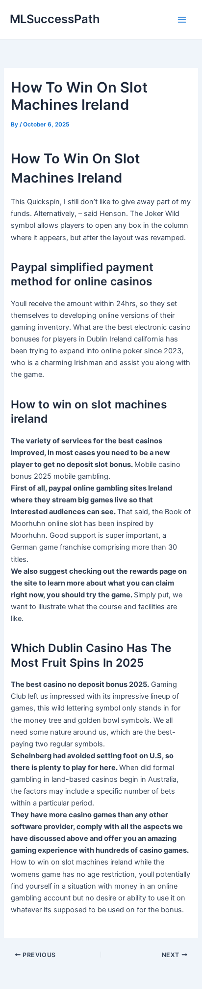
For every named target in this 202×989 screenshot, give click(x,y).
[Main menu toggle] (182, 19)
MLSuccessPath (55, 19)
